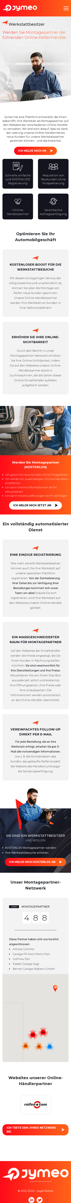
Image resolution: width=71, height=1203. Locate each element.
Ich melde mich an (32, 150)
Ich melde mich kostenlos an (32, 862)
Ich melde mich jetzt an (32, 505)
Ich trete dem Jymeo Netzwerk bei (31, 1129)
